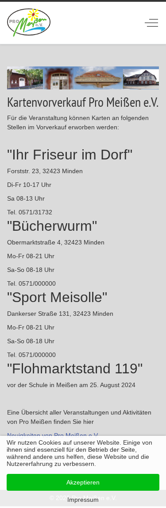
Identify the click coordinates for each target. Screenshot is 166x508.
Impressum (83, 499)
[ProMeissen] (29, 22)
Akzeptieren (83, 482)
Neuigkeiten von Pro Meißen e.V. (53, 435)
